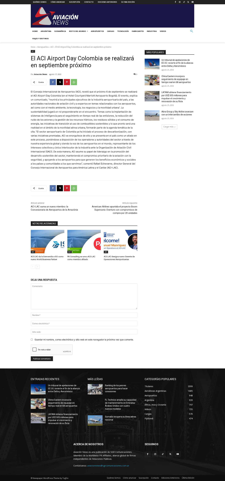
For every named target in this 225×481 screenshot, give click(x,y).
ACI (52, 47)
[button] (191, 31)
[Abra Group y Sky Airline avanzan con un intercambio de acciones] (152, 115)
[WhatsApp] (74, 82)
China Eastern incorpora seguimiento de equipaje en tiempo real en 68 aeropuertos (176, 79)
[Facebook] (175, 2)
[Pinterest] (67, 82)
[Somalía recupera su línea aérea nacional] (95, 420)
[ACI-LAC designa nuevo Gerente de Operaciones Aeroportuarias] (120, 241)
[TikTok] (184, 2)
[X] (188, 2)
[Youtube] (192, 2)
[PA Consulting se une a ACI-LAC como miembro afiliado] (84, 241)
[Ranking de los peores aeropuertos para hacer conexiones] (95, 389)
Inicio (33, 47)
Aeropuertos (43, 47)
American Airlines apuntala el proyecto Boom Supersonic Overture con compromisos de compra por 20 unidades (114, 209)
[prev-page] (33, 267)
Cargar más (168, 126)
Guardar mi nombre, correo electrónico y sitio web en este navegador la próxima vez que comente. (84, 339)
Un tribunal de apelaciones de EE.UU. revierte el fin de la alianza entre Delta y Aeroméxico (177, 63)
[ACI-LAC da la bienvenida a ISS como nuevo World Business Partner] (47, 241)
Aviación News (40, 74)
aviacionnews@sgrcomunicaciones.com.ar (108, 465)
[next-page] (37, 267)
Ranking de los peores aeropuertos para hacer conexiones (116, 388)
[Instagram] (180, 2)
